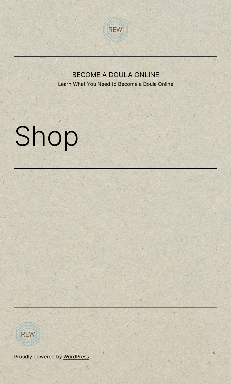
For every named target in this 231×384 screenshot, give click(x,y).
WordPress (76, 357)
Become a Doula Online (115, 75)
